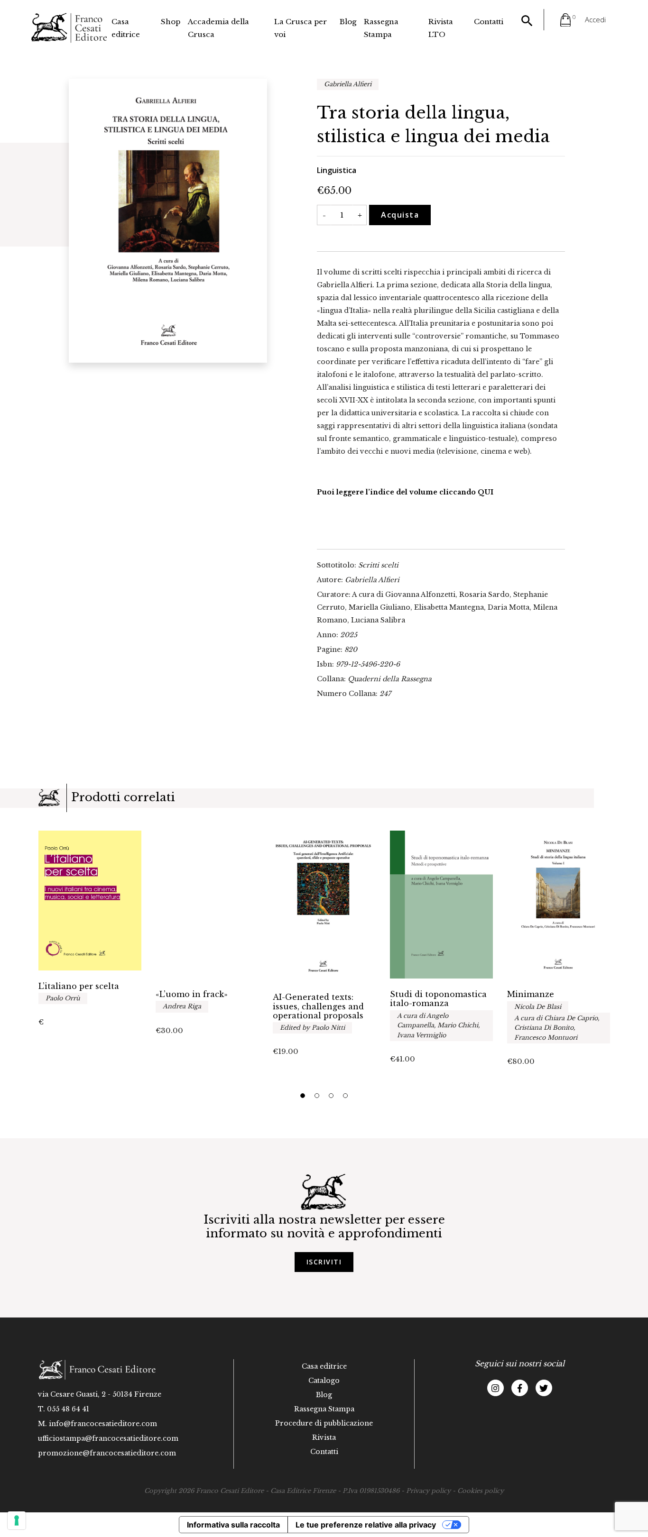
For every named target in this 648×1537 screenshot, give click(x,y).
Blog (348, 21)
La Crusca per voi (300, 28)
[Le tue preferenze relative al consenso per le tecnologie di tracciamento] (17, 1520)
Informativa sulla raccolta (233, 1524)
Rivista (324, 1437)
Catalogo (324, 1380)
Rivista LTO (440, 28)
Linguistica (336, 170)
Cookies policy (480, 1491)
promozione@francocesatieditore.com (107, 1453)
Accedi (595, 19)
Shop (170, 21)
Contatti (488, 21)
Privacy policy (428, 1491)
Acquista (400, 215)
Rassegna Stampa (381, 28)
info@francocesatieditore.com (103, 1423)
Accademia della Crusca (218, 28)
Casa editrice (125, 28)
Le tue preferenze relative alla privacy (366, 1524)
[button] (303, 1095)
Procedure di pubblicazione (324, 1423)
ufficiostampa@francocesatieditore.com (108, 1438)
